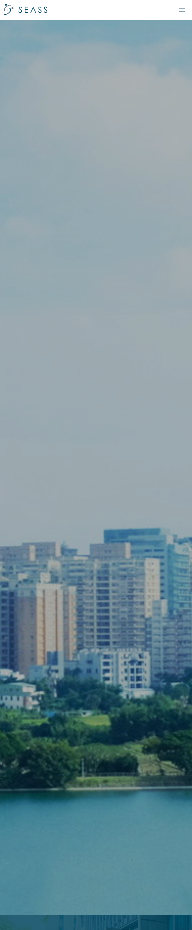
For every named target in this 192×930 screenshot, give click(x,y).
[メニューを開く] (182, 10)
